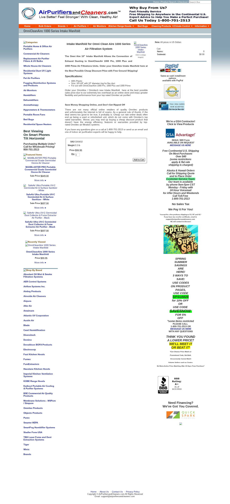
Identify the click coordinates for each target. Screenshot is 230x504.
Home (156, 2)
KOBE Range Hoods (34, 381)
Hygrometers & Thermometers (39, 109)
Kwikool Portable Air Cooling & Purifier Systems (38, 387)
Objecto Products (32, 413)
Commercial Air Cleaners (36, 53)
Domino (27, 340)
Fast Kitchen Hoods (34, 354)
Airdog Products (32, 291)
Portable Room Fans (34, 114)
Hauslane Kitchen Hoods (36, 369)
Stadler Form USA (32, 432)
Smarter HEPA (30, 422)
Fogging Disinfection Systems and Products (39, 84)
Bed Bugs (28, 119)
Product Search (168, 2)
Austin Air (28, 320)
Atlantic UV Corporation (36, 315)
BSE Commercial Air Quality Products (38, 394)
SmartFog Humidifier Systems (39, 427)
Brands (27, 454)
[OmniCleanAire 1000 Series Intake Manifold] (141, 52)
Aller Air (27, 306)
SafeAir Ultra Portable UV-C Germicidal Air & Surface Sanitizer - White (40, 197)
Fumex (27, 359)
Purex (26, 418)
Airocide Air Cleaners (34, 296)
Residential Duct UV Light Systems (37, 72)
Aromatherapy (30, 105)
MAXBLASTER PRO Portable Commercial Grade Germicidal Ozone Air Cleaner (40, 169)
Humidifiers (29, 95)
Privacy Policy (133, 491)
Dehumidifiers (30, 100)
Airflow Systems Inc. (34, 286)
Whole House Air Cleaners (37, 66)
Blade (26, 325)
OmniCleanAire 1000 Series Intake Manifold (40, 252)
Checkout (182, 2)
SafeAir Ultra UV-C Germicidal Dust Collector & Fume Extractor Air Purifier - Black (40, 224)
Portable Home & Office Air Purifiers (37, 47)
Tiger (26, 444)
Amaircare (28, 310)
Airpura (27, 301)
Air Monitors (30, 90)
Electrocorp (29, 349)
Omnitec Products (33, 408)
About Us (104, 491)
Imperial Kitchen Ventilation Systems (38, 375)
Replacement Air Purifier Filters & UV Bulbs (36, 59)
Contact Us (117, 491)
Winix (26, 449)
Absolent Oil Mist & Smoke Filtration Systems (37, 275)
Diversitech (29, 335)
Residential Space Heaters (37, 124)
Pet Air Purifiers (31, 78)
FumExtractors (31, 364)
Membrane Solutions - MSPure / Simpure (39, 401)
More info (40, 180)
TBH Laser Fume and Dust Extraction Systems (37, 438)
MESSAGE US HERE (180, 145)
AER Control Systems (34, 281)
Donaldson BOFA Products (37, 344)
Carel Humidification (34, 330)
